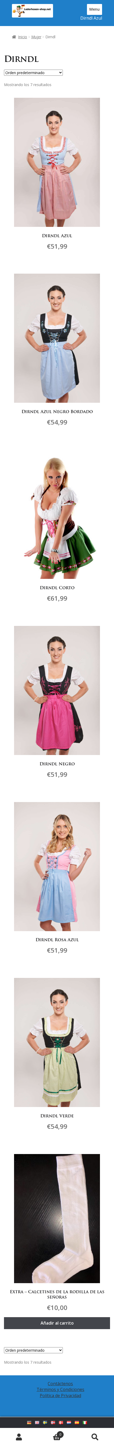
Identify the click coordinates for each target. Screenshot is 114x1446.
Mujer (36, 36)
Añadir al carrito (57, 1323)
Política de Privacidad (60, 1395)
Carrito (49, 1432)
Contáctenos (60, 1383)
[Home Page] (32, 11)
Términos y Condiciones (60, 1389)
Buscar (95, 1437)
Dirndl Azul (91, 18)
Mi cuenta (19, 1437)
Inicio (22, 36)
